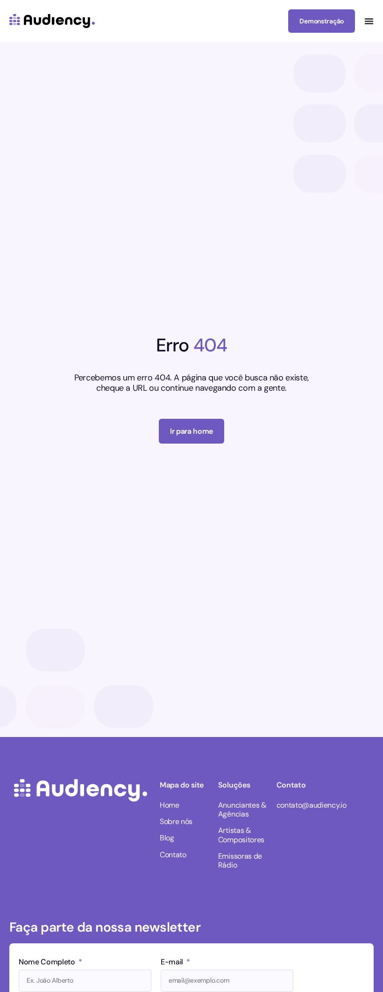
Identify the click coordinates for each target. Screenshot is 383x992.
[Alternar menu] (369, 21)
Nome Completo (48, 962)
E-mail (173, 962)
